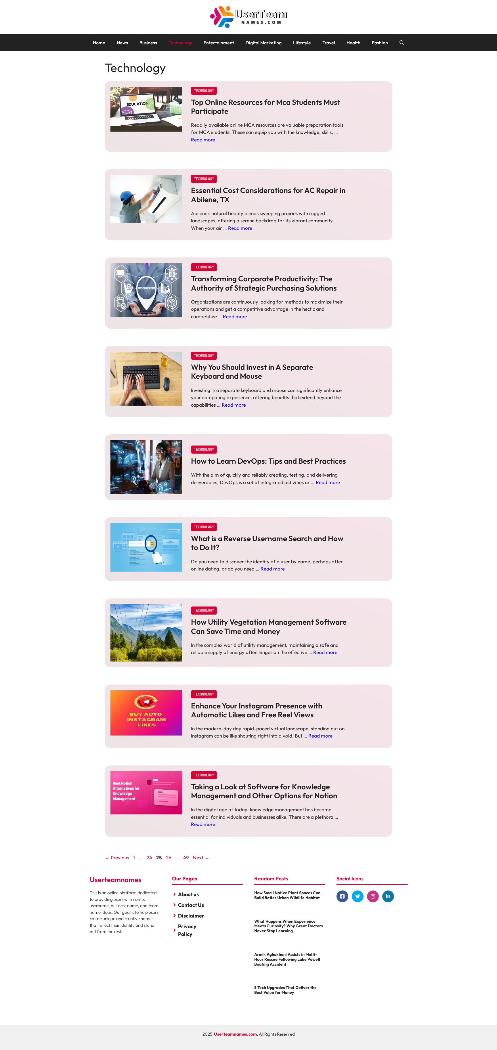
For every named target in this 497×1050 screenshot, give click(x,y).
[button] (402, 42)
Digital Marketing (264, 43)
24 (150, 857)
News (122, 43)
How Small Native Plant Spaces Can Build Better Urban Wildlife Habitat (287, 895)
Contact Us (191, 905)
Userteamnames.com (235, 1034)
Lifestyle (302, 43)
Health (353, 43)
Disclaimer (191, 915)
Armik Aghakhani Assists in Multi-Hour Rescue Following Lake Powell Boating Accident (287, 959)
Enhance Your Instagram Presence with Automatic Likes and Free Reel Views (256, 710)
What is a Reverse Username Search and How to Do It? (267, 543)
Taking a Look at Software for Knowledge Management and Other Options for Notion (264, 791)
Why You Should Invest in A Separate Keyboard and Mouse (252, 371)
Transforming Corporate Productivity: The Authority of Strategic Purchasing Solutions (264, 283)
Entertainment (219, 43)
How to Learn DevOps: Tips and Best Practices (268, 461)
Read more (203, 140)
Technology (180, 43)
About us (188, 894)
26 (169, 857)
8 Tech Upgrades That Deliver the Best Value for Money (285, 990)
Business (148, 43)
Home (99, 43)
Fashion (380, 43)
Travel (328, 43)
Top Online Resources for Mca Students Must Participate (265, 106)
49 (186, 857)
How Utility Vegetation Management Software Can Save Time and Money (269, 626)
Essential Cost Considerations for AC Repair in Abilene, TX (268, 194)
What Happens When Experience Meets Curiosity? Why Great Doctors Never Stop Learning (288, 926)
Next (201, 857)
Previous (117, 857)
